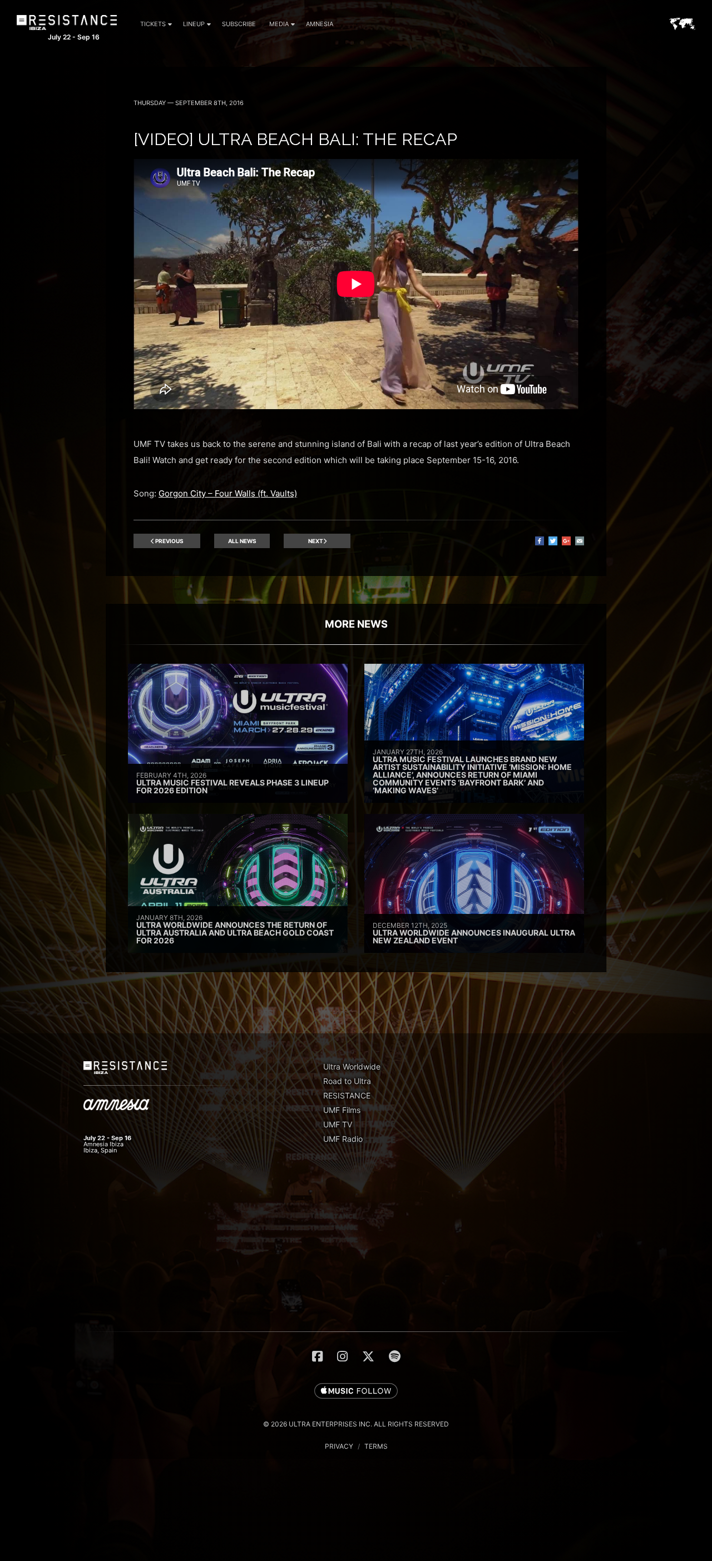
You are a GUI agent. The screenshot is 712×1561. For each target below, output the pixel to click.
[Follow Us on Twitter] (368, 1356)
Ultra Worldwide (351, 1066)
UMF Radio (343, 1139)
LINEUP (194, 24)
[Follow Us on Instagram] (342, 1356)
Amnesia (319, 24)
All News (242, 541)
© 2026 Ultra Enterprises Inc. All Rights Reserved (356, 1424)
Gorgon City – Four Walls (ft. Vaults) (228, 493)
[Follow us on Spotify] (394, 1356)
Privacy (339, 1446)
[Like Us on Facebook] (317, 1356)
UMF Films (341, 1110)
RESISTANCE (346, 1095)
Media (279, 24)
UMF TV (337, 1124)
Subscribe (239, 24)
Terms (376, 1446)
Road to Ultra (347, 1081)
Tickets (153, 24)
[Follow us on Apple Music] (356, 1391)
